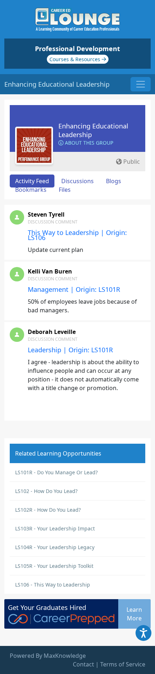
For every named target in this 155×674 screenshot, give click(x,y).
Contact (83, 664)
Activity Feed (32, 181)
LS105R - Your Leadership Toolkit (54, 565)
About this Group (88, 142)
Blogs (113, 181)
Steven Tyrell (46, 214)
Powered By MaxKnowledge (48, 656)
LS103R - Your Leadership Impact (55, 528)
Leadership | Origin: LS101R (70, 349)
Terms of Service (122, 664)
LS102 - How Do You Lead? (46, 491)
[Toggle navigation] (140, 84)
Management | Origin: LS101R (74, 289)
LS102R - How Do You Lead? (48, 509)
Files (65, 190)
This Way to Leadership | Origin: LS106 (77, 235)
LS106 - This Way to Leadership (52, 584)
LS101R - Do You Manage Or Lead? (56, 472)
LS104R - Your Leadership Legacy (54, 547)
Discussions (77, 181)
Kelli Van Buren (50, 271)
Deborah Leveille (52, 332)
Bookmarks (30, 190)
